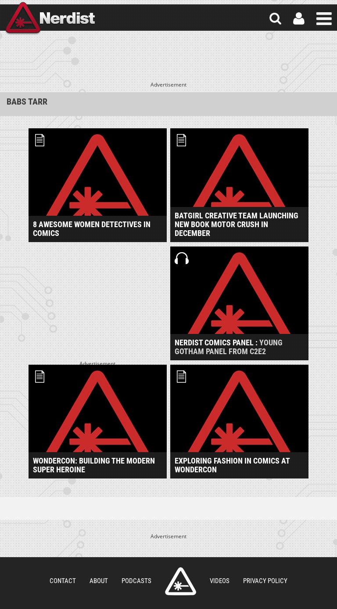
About (99, 581)
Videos (219, 581)
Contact (63, 581)
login (299, 18)
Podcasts (136, 581)
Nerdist (49, 19)
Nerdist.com (180, 581)
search (275, 18)
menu (324, 18)
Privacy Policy (265, 581)
